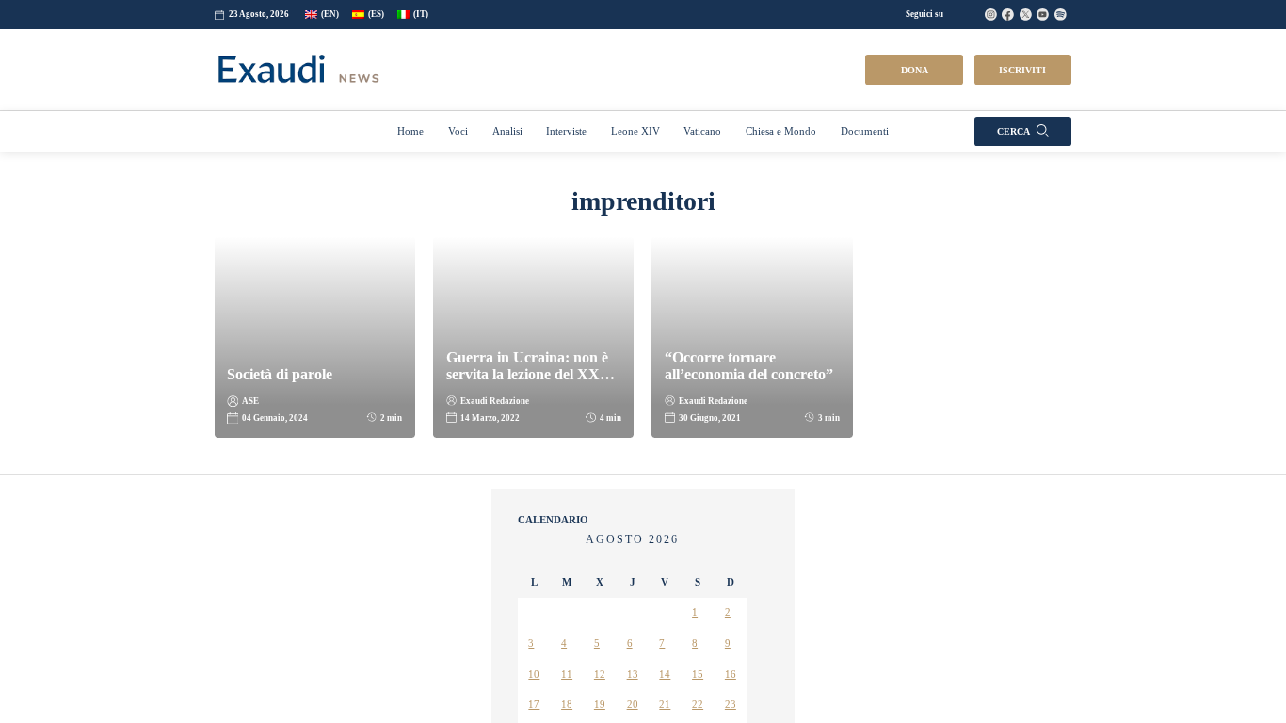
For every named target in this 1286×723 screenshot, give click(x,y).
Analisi (499, 215)
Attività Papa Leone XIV (583, 604)
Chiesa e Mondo (786, 215)
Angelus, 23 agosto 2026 (589, 637)
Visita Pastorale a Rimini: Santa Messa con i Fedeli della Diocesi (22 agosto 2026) (637, 700)
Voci (447, 215)
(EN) (339, 98)
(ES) (386, 98)
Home (397, 215)
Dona (914, 154)
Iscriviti (1023, 154)
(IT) (430, 98)
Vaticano (701, 215)
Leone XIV (632, 215)
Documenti (876, 215)
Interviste (562, 215)
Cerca (1013, 215)
